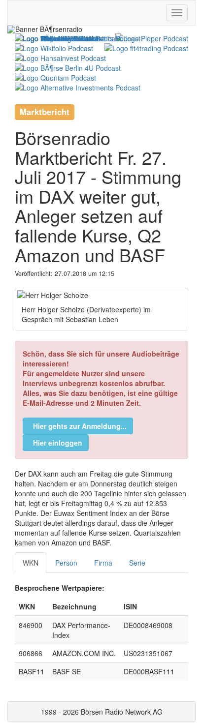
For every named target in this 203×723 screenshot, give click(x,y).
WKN (30, 563)
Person (66, 563)
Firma (103, 563)
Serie (137, 563)
